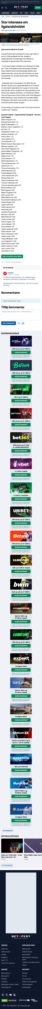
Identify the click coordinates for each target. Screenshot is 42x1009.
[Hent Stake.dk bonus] (21, 487)
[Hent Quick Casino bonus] (21, 341)
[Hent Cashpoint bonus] (21, 560)
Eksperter (4, 957)
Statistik (4, 978)
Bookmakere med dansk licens (30, 958)
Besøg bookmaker (21, 352)
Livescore (4, 981)
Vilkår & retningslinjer (29, 981)
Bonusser (15, 13)
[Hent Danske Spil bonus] (21, 809)
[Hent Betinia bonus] (21, 365)
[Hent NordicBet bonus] (21, 783)
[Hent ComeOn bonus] (21, 634)
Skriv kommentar (9, 323)
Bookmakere (5, 13)
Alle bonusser (8, 831)
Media (38, 13)
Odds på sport (5, 951)
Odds (26, 13)
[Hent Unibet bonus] (21, 512)
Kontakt (25, 973)
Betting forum (6, 973)
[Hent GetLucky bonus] (21, 682)
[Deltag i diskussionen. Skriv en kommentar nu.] (21, 315)
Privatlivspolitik (27, 984)
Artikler (8, 16)
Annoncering (26, 978)
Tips (21, 13)
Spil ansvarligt (6, 1)
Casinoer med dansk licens (31, 962)
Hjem (3, 16)
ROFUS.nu (20, 1)
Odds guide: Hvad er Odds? (10, 984)
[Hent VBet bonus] (21, 463)
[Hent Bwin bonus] (21, 584)
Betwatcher (5, 976)
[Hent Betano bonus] (21, 536)
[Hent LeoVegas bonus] (21, 709)
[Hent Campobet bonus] (21, 389)
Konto (38, 8)
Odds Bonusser (27, 951)
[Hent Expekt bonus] (21, 658)
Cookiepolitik (26, 987)
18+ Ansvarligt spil (23, 1005)
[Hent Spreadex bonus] (21, 733)
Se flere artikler (7, 865)
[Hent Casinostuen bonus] (21, 608)
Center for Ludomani (8, 963)
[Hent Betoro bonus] (21, 413)
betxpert (10, 30)
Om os (24, 976)
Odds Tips (4, 949)
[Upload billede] (23, 323)
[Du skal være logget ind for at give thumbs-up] (2, 262)
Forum (32, 13)
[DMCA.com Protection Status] (9, 1000)
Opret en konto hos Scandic (12, 256)
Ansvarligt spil (6, 987)
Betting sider (26, 949)
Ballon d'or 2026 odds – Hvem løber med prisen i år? (11, 856)
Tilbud (24, 965)
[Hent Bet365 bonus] (21, 437)
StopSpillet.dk (4, 3)
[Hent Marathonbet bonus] (21, 759)
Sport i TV (4, 960)
